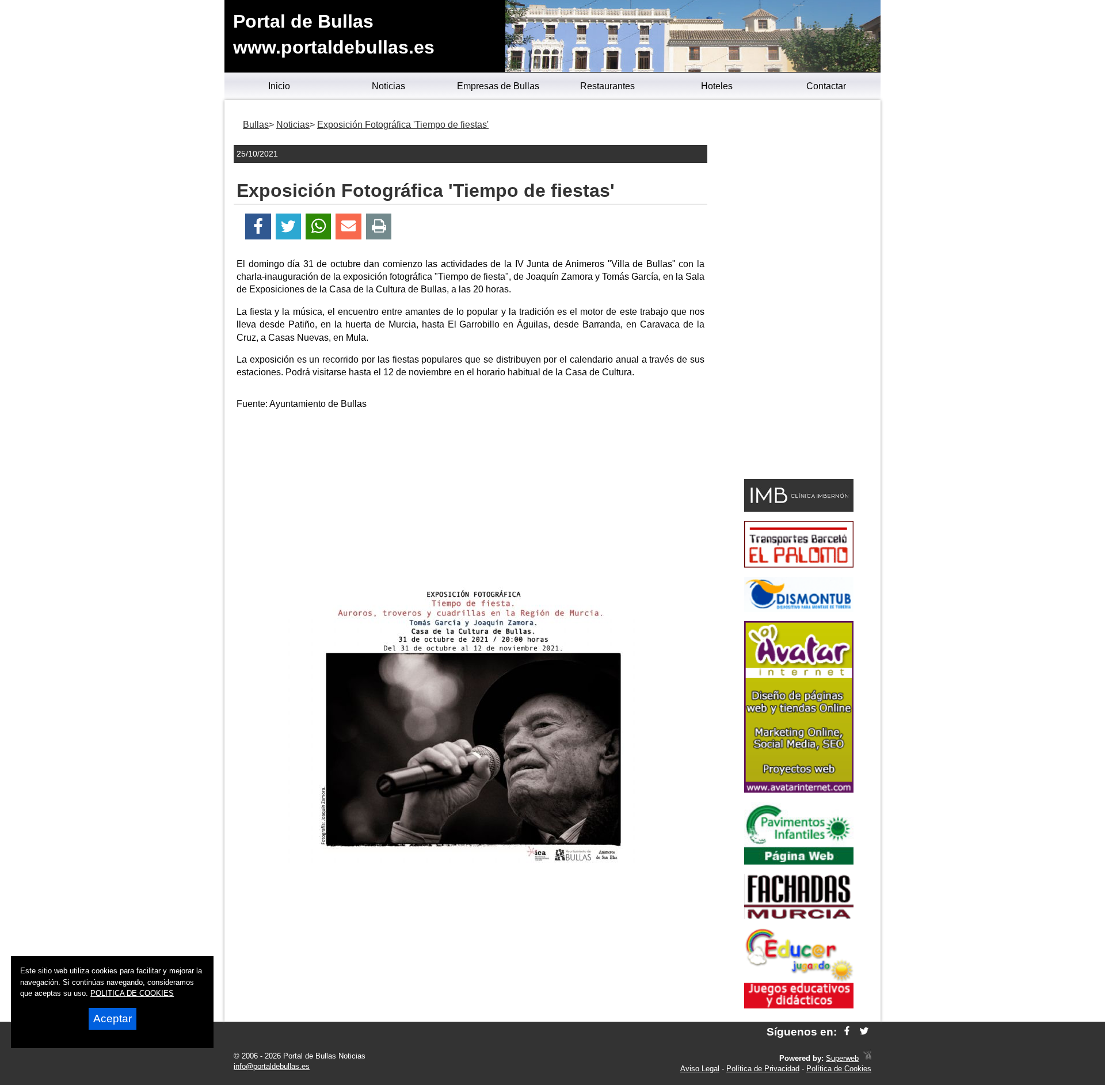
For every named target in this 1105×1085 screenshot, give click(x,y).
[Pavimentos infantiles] (798, 861)
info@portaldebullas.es (272, 1066)
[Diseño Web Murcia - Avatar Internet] (867, 1058)
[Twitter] (288, 226)
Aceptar (112, 1018)
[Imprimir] (379, 226)
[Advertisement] (470, 500)
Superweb (842, 1058)
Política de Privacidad (762, 1068)
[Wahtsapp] (319, 226)
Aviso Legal (699, 1068)
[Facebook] (258, 226)
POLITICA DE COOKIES (132, 993)
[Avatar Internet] (798, 789)
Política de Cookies (838, 1068)
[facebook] (847, 1032)
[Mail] (348, 226)
